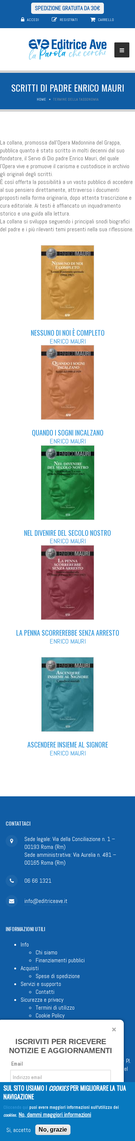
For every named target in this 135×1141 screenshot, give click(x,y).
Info (25, 944)
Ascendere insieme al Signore (67, 744)
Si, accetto (18, 1130)
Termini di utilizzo (55, 1007)
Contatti (45, 992)
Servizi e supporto (41, 984)
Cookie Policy (50, 1015)
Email (17, 1064)
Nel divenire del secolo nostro (67, 533)
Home (41, 99)
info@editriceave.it (46, 901)
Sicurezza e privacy (42, 1000)
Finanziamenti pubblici (60, 960)
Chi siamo (46, 952)
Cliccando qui (15, 1107)
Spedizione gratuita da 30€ (67, 8)
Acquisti (30, 968)
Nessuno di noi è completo (68, 333)
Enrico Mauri (68, 341)
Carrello (106, 19)
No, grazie (53, 1129)
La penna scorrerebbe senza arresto (67, 633)
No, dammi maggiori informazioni (55, 1114)
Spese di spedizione (58, 976)
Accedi (33, 19)
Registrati (69, 19)
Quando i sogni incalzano (68, 432)
